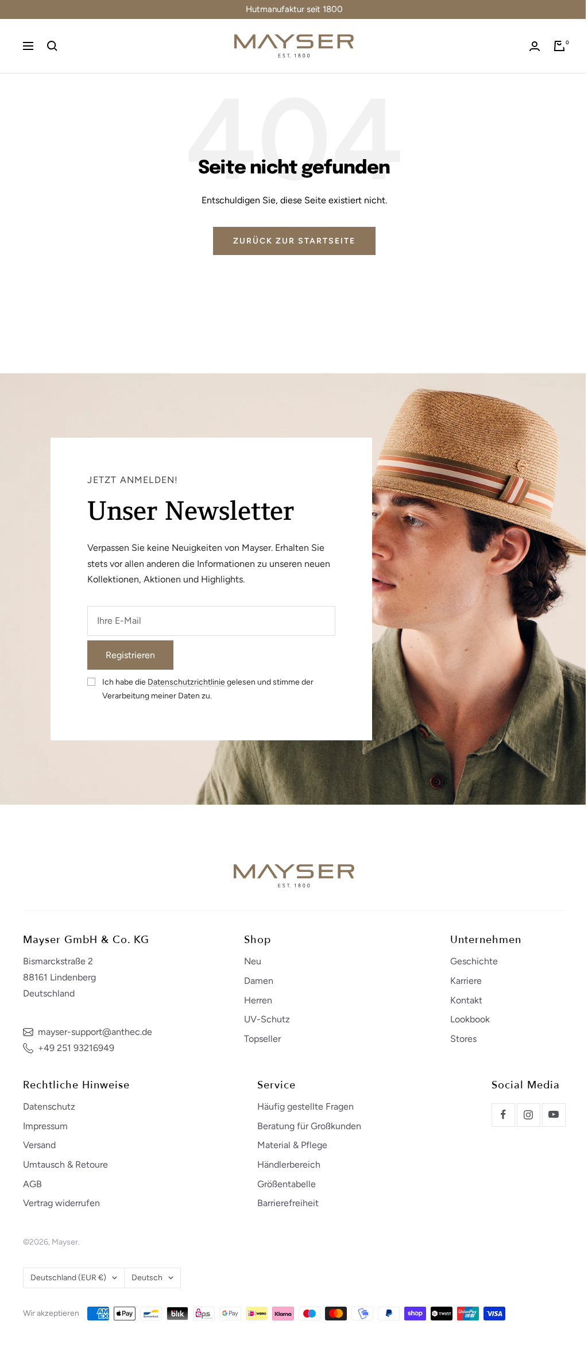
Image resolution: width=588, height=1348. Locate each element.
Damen (258, 980)
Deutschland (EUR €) (68, 1278)
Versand (39, 1145)
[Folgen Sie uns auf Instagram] (528, 1114)
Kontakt (466, 1000)
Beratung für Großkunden (309, 1126)
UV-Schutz (267, 1019)
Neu (252, 961)
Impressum (45, 1126)
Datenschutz (49, 1106)
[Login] (534, 46)
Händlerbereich (288, 1164)
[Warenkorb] (559, 46)
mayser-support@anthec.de (95, 1031)
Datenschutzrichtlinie (186, 682)
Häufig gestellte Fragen (305, 1106)
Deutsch (147, 1278)
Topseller (262, 1038)
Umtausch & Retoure (65, 1164)
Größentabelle (286, 1184)
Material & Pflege (292, 1145)
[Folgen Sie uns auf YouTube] (553, 1114)
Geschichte (474, 961)
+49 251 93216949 (76, 1047)
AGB (32, 1184)
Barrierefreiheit (288, 1203)
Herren (258, 1000)
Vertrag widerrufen (61, 1203)
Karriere (466, 980)
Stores (463, 1038)
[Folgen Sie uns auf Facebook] (503, 1114)
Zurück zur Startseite (294, 241)
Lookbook (470, 1019)
